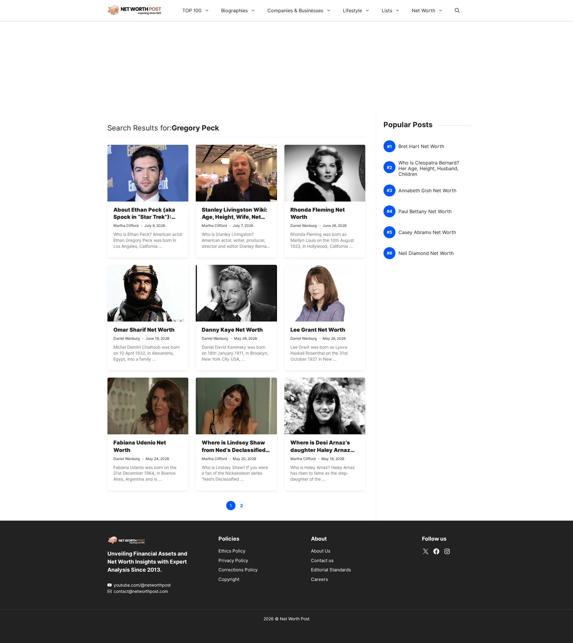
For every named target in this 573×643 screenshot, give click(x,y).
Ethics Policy (231, 551)
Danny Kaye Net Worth (232, 330)
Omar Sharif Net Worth (144, 330)
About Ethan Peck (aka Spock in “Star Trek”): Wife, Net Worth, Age (144, 217)
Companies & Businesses (295, 10)
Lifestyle (352, 10)
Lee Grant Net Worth (317, 330)
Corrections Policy (238, 570)
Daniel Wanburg (303, 225)
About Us (320, 551)
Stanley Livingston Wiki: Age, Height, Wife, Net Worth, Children (234, 217)
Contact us (322, 560)
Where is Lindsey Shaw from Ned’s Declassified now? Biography (234, 449)
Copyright (228, 579)
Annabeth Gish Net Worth (427, 190)
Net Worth (423, 10)
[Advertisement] (286, 70)
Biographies (234, 10)
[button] (457, 10)
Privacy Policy (233, 560)
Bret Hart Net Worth (421, 146)
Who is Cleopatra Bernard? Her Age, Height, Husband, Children (428, 168)
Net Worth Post (294, 618)
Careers (319, 579)
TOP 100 (191, 10)
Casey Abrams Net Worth (427, 232)
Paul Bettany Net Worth (425, 211)
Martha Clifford (125, 225)
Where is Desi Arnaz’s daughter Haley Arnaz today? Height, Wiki (320, 449)
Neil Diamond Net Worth (426, 253)
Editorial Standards (331, 570)
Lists (387, 10)
